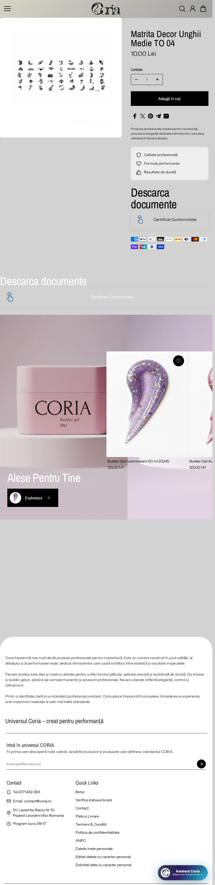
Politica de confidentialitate (98, 832)
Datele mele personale (94, 848)
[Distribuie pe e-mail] (166, 116)
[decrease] (136, 79)
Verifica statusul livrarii (94, 800)
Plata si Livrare (87, 816)
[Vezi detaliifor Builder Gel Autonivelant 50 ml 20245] (147, 404)
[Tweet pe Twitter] (143, 116)
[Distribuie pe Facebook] (135, 116)
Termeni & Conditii (91, 824)
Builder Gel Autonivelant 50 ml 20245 (138, 461)
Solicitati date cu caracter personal (103, 865)
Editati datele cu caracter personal (103, 856)
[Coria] (106, 9)
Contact (82, 808)
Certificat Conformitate (174, 219)
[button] (203, 8)
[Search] (182, 8)
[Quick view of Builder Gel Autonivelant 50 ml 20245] (178, 360)
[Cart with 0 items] (203, 8)
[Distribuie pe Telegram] (158, 116)
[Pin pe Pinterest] (150, 116)
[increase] (157, 79)
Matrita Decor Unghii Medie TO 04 (166, 39)
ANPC (81, 840)
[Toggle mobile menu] (46, 9)
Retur (80, 792)
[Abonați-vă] (201, 764)
